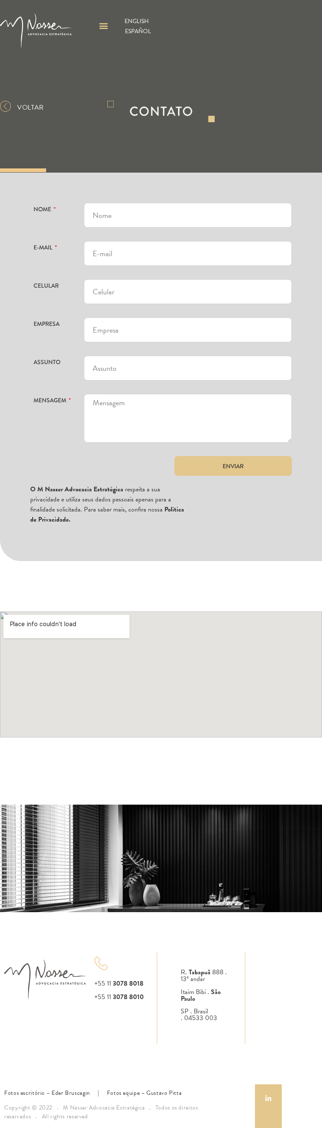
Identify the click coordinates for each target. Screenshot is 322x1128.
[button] (103, 26)
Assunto (47, 361)
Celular (46, 285)
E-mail (44, 246)
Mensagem (51, 399)
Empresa (47, 323)
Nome (43, 208)
